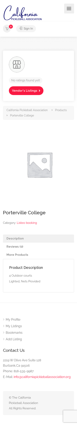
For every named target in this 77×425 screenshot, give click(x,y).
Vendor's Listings (24, 90)
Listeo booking (27, 223)
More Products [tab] (17, 255)
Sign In (28, 28)
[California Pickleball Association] (22, 12)
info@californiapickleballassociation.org (42, 377)
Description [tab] (15, 238)
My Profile (13, 319)
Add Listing (14, 339)
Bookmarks (14, 333)
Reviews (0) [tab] (15, 246)
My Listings (14, 326)
